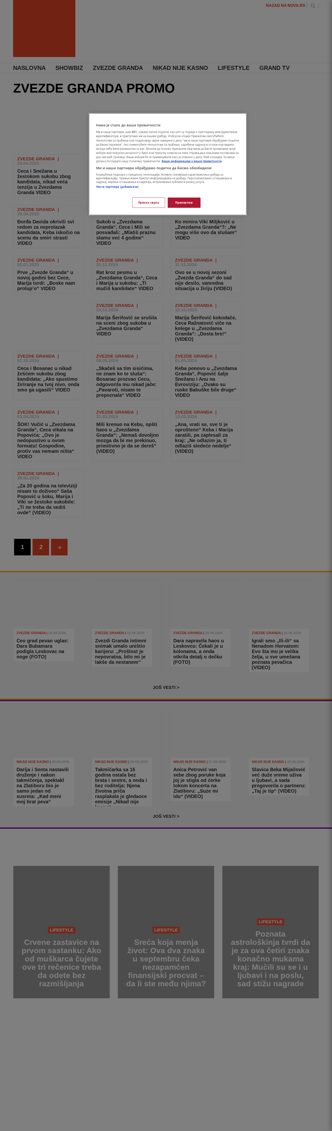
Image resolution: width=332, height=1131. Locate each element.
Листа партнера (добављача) (117, 187)
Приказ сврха (148, 202)
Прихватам (184, 202)
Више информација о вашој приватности (192, 161)
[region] (168, 164)
